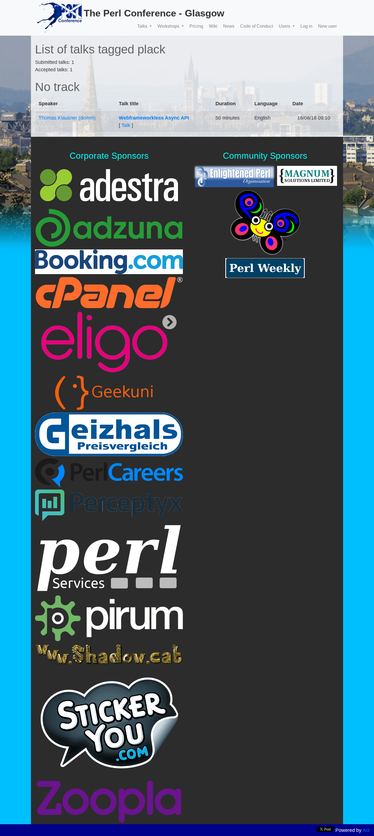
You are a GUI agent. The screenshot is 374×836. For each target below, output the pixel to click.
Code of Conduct (256, 26)
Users (285, 26)
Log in (306, 26)
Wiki (213, 26)
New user (327, 26)
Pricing (196, 26)
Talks (142, 26)
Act (366, 830)
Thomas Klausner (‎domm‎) (67, 118)
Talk (126, 125)
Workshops (168, 26)
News (228, 26)
